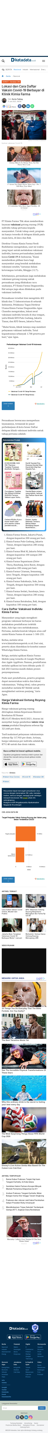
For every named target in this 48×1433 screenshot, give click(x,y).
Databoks (5, 1392)
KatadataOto (6, 1397)
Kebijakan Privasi (29, 1425)
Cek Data (17, 1372)
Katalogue (40, 1370)
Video (39, 1362)
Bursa (16, 1352)
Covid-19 (13, 256)
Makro (16, 1347)
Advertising (28, 1423)
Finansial (17, 1344)
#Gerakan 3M (38, 777)
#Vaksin (6, 781)
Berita (8, 76)
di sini (25, 798)
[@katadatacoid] (31, 1417)
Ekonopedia (42, 1344)
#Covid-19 (26, 777)
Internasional (34, 69)
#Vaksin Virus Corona (11, 777)
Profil (39, 1352)
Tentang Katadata (16, 1423)
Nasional (17, 69)
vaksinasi (16, 224)
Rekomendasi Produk (11, 440)
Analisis (16, 1370)
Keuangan (17, 1349)
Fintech (28, 1352)
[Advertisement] (24, 1293)
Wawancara (29, 1372)
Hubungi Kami (25, 1427)
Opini (27, 1370)
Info (3, 1380)
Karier (36, 1423)
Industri (25, 69)
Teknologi (29, 1359)
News (39, 1365)
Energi (43, 69)
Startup (28, 1354)
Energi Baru (5, 1367)
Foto (39, 1372)
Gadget (28, 1356)
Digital (28, 1344)
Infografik (17, 1367)
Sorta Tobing (17, 99)
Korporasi (17, 1354)
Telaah (28, 1367)
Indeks (4, 1382)
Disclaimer (40, 1425)
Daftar (42, 1408)
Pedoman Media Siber (13, 1425)
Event (4, 1394)
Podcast (40, 1374)
